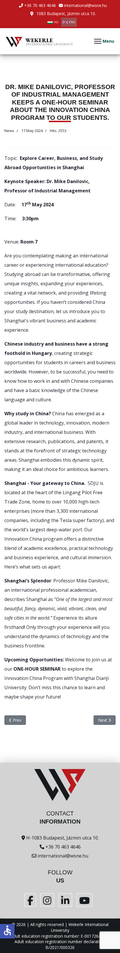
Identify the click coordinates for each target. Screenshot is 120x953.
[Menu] (104, 41)
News (9, 130)
